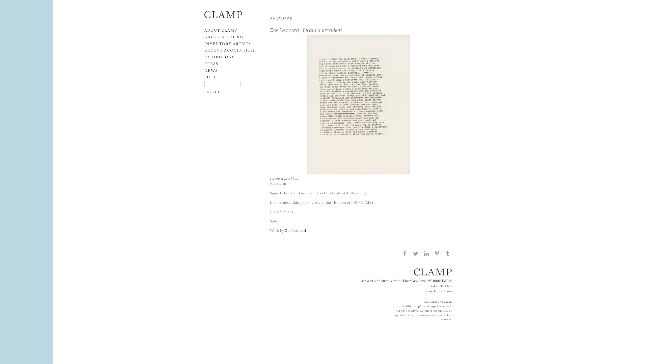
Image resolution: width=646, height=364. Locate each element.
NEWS (211, 70)
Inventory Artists (227, 43)
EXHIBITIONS (219, 56)
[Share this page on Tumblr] (448, 253)
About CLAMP (220, 30)
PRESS (211, 63)
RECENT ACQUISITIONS (230, 50)
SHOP (210, 76)
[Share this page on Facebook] (405, 253)
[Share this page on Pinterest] (437, 253)
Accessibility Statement (438, 301)
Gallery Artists (224, 36)
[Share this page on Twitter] (415, 253)
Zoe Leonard (295, 230)
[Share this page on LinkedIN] (426, 253)
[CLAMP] (223, 16)
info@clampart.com (438, 291)
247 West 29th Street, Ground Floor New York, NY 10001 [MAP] (406, 280)
